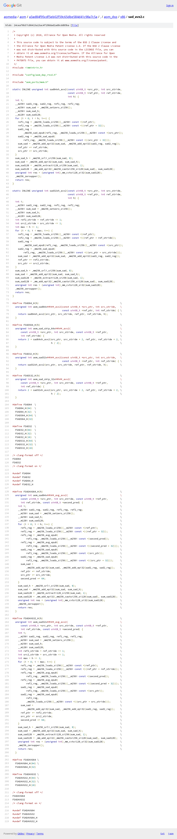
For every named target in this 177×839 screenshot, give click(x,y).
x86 (122, 17)
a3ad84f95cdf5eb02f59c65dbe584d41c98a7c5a (63, 17)
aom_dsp (110, 17)
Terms (40, 833)
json (171, 833)
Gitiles (20, 833)
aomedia (10, 17)
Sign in (170, 5)
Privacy (30, 833)
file (74, 25)
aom (23, 17)
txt (162, 833)
